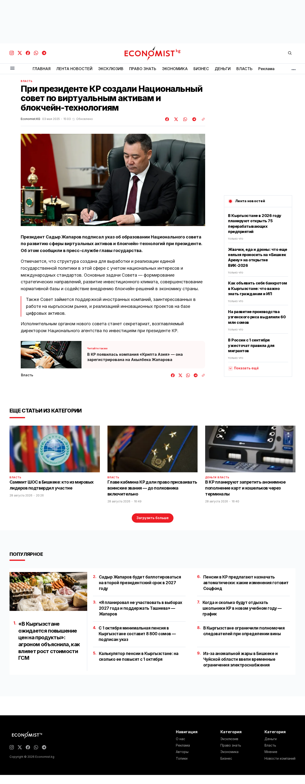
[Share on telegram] (193, 119)
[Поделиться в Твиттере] (175, 119)
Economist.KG (30, 119)
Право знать (230, 745)
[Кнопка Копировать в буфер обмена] (201, 119)
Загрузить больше (153, 518)
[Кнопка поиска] (289, 53)
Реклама (183, 745)
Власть (27, 81)
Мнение (270, 752)
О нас (180, 739)
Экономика (229, 752)
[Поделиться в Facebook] (167, 119)
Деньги (211, 477)
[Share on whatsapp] (184, 119)
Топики (182, 758)
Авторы (182, 752)
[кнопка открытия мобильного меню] (12, 68)
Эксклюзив (229, 739)
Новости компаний (279, 758)
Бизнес (226, 758)
